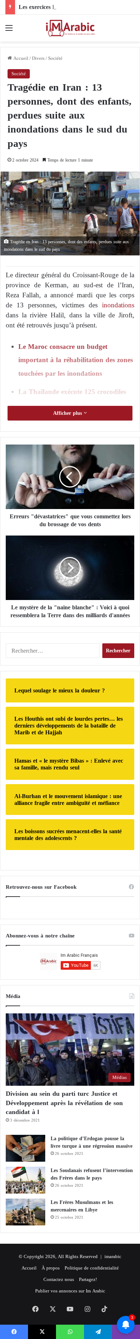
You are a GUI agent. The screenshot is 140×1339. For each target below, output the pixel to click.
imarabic (112, 1256)
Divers (38, 58)
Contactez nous (58, 1279)
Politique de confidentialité (92, 1267)
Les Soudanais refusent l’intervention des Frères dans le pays (92, 1174)
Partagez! (88, 1279)
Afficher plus (68, 413)
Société (55, 58)
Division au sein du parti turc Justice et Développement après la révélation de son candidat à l (64, 1103)
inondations (116, 305)
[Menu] (9, 31)
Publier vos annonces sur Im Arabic (70, 1290)
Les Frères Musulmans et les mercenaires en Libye (82, 1206)
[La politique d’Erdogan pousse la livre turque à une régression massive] (25, 1148)
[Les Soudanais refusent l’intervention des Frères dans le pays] (25, 1180)
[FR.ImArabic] (70, 28)
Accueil (20, 58)
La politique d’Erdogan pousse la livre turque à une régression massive (91, 1142)
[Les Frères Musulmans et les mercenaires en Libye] (25, 1212)
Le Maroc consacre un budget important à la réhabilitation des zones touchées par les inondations (75, 360)
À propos (51, 1267)
